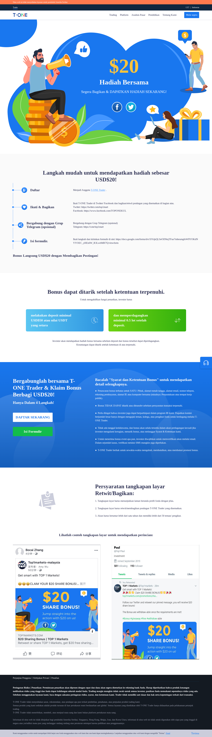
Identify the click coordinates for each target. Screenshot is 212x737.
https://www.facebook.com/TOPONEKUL (105, 210)
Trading (113, 15)
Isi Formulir (33, 431)
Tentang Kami (169, 15)
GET (187, 7)
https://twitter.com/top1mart (94, 207)
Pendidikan (153, 15)
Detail (168, 733)
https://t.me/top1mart (93, 227)
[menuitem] (195, 7)
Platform (124, 15)
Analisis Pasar (138, 15)
